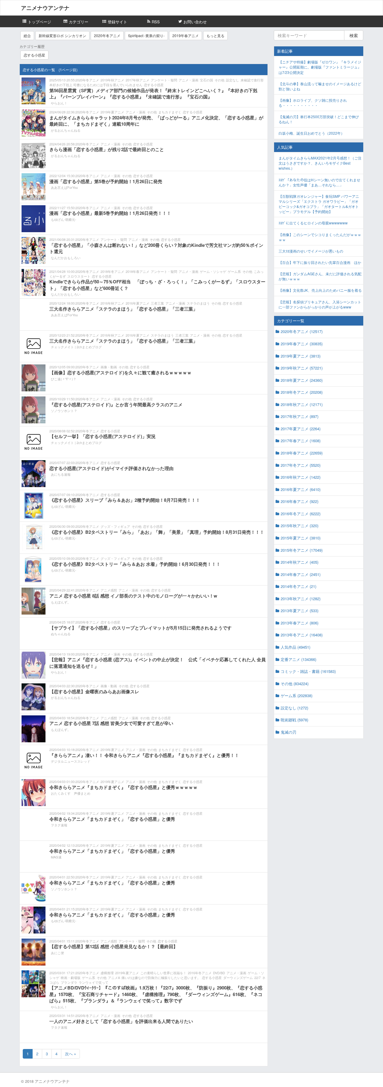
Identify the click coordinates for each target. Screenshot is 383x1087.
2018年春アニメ (137, 271)
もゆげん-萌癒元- (63, 219)
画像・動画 (109, 366)
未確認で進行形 (252, 79)
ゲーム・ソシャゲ (213, 271)
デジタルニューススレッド (70, 761)
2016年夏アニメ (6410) (300, 489)
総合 (27, 35)
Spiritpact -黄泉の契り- (146, 35)
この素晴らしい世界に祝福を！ (163, 972)
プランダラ (69, 982)
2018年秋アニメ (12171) (302, 404)
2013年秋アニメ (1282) (300, 598)
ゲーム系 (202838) (296, 695)
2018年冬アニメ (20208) (302, 392)
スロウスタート (78, 276)
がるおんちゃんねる (65, 130)
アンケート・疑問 (164, 79)
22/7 (257, 977)
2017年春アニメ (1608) (300, 440)
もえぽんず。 (61, 602)
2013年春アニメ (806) (299, 623)
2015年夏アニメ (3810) (300, 538)
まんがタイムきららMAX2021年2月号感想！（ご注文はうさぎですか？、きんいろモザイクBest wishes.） (320, 163)
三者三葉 (157, 303)
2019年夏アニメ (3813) (300, 356)
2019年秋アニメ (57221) (302, 368)
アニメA (114, 977)
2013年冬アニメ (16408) (302, 635)
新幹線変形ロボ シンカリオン (62, 35)
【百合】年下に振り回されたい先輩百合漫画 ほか (320, 262)
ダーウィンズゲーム (238, 977)
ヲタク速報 (59, 825)
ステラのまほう (198, 303)
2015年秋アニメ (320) (299, 525)
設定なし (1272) (294, 708)
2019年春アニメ (185, 35)
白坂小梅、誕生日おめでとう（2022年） (311, 133)
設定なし (232, 79)
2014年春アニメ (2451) (300, 574)
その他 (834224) (294, 683)
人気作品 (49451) (295, 647)
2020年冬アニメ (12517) (302, 331)
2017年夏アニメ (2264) (300, 428)
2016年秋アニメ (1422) (300, 477)
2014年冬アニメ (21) (298, 586)
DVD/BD (219, 972)
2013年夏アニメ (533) (299, 610)
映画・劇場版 (70, 977)
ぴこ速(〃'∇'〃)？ (63, 378)
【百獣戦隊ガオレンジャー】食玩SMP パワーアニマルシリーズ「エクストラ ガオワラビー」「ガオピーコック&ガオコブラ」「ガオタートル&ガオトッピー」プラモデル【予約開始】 (319, 204)
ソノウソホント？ (64, 410)
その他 (219, 79)
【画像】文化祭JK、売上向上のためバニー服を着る (320, 290)
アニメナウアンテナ (45, 8)
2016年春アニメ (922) (299, 501)
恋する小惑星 (34, 54)
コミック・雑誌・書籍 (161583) (308, 671)
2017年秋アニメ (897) (299, 416)
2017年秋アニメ (137, 79)
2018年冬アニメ (112, 271)
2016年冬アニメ (200, 972)
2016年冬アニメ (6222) (300, 513)
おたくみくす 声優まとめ (70, 793)
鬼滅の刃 (288, 732)
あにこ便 (57, 952)
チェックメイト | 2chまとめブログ (76, 346)
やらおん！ (59, 103)
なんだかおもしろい (65, 257)
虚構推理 (107, 972)
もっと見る (215, 35)
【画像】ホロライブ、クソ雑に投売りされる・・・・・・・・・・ (313, 103)
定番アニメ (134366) (298, 659)
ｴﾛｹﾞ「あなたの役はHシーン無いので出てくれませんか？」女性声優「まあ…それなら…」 (319, 182)
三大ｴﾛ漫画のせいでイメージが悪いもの (311, 250)
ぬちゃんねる (61, 633)
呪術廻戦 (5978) (294, 720)
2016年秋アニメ (112, 303)
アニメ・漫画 (188, 79)
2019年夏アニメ (112, 112)
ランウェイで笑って (93, 982)
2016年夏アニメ (137, 303)
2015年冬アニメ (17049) (302, 550)
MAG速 (56, 857)
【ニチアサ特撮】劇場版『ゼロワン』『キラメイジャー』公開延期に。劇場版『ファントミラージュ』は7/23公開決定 (320, 67)
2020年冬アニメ (107, 35)
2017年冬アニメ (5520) (300, 465)
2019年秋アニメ (112, 79)
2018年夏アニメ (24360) (302, 380)
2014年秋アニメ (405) (299, 562)
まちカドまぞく (169, 112)
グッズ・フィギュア (115, 526)
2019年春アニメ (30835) (302, 343)
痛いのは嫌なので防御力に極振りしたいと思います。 (160, 977)
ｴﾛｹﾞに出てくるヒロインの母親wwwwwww (313, 222)
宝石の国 (206, 79)
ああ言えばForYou (64, 187)
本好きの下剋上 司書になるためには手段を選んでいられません (95, 84)
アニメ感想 (109, 590)
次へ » (70, 1053)
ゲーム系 (234, 271)
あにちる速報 (61, 474)
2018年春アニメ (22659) (302, 453)
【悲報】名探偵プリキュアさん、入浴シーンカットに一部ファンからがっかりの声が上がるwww (320, 304)
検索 (353, 35)
